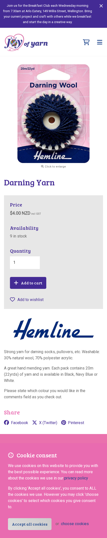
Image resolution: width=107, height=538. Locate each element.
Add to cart (31, 282)
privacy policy (76, 478)
